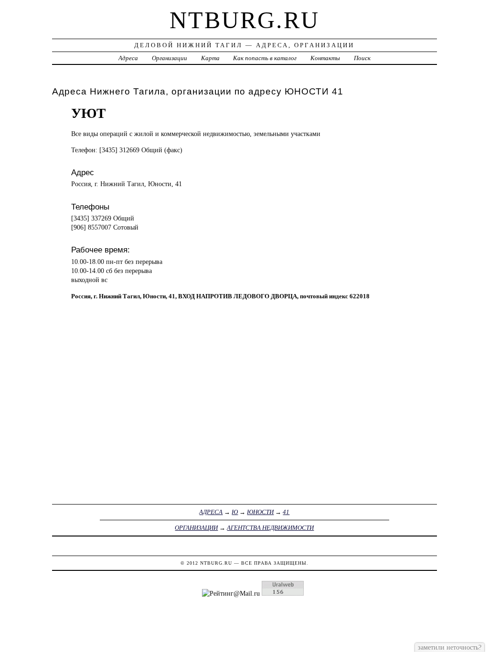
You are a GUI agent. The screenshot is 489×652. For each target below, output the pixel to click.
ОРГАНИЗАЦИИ (196, 527)
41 (286, 511)
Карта (210, 58)
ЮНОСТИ (260, 511)
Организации (169, 58)
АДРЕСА (211, 511)
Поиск (362, 58)
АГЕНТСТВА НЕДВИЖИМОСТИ (270, 527)
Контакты (325, 58)
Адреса (128, 58)
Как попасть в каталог (265, 58)
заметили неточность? (449, 647)
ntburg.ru (244, 20)
